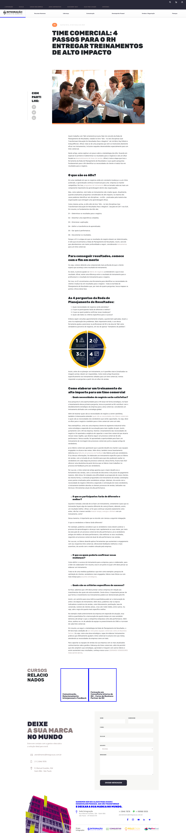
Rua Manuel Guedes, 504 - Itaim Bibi (92, 813)
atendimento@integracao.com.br (131, 815)
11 (124, 811)
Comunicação (90, 13)
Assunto (102, 745)
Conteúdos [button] (105, 7)
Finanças (174, 13)
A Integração (9, 7)
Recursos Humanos (40, 13)
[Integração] (13, 13)
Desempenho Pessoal (118, 13)
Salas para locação (90, 7)
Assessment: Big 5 (72, 7)
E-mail (102, 727)
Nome (101, 718)
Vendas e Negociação (148, 13)
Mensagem (103, 755)
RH (55, 25)
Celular (102, 736)
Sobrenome (131, 718)
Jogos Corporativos (55, 7)
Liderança (66, 13)
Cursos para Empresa (36, 7)
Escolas (21, 7)
